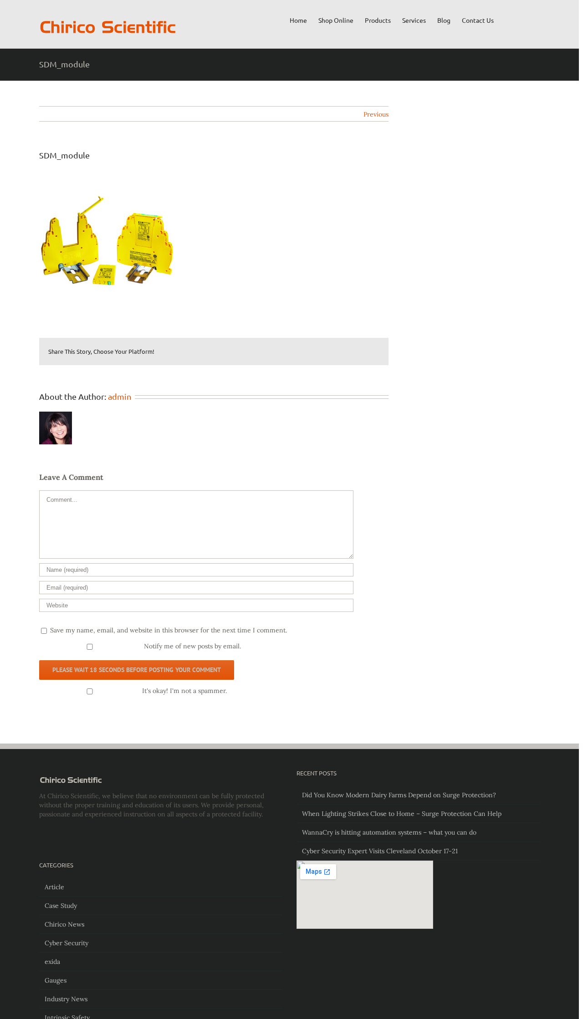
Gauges (55, 980)
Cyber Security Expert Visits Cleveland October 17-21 (380, 851)
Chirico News (64, 924)
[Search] (526, 19)
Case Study (61, 906)
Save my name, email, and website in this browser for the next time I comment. (168, 630)
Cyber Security (66, 943)
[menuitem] (298, 19)
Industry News (66, 999)
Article (54, 887)
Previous (376, 114)
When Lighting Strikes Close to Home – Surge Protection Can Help (401, 814)
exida (52, 962)
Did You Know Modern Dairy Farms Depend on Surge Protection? (399, 795)
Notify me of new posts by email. (192, 646)
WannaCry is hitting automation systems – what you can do (389, 832)
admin (119, 396)
